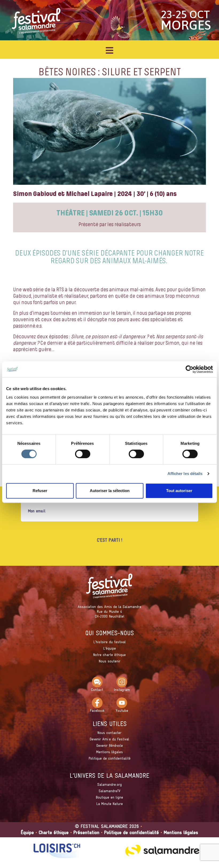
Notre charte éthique (109, 655)
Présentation (86, 832)
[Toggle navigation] (109, 50)
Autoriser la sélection (110, 490)
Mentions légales (109, 752)
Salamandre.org (109, 785)
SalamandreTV (109, 791)
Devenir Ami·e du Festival (109, 739)
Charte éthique (54, 832)
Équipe (27, 832)
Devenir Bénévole (109, 746)
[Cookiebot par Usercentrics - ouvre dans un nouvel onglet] (189, 369)
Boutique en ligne (109, 798)
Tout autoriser (179, 490)
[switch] (82, 454)
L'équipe (109, 649)
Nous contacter (109, 733)
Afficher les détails (185, 473)
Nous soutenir (109, 661)
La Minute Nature (109, 804)
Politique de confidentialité (110, 759)
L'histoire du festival (109, 642)
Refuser (40, 490)
